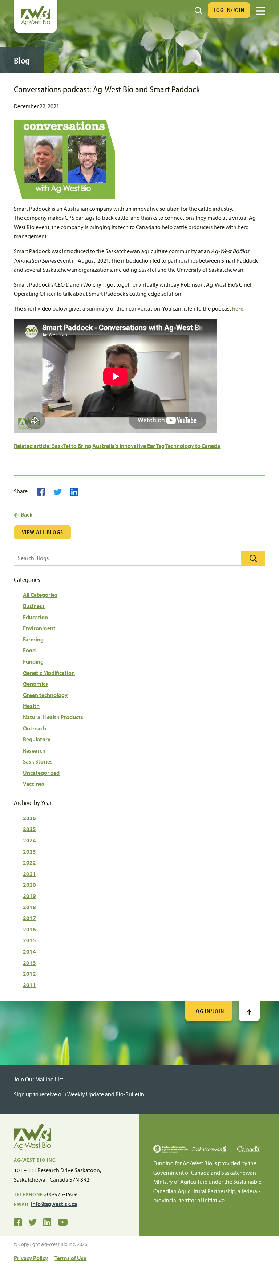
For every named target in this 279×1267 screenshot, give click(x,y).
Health (31, 705)
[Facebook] (41, 491)
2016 (29, 929)
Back (26, 514)
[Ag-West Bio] (35, 23)
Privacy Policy (31, 1258)
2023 (29, 851)
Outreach (34, 728)
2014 (29, 951)
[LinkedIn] (74, 491)
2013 (29, 962)
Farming (33, 639)
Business (34, 606)
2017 (29, 918)
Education (35, 617)
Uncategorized (41, 772)
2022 (29, 862)
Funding (33, 661)
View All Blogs (42, 532)
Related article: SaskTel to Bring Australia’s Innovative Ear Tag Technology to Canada (117, 445)
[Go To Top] (249, 1011)
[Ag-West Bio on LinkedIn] (47, 1221)
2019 (29, 895)
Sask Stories (38, 761)
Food (29, 650)
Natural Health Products (53, 717)
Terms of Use (70, 1258)
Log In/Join (229, 10)
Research (34, 750)
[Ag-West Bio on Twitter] (32, 1221)
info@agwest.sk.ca (54, 1203)
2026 (29, 818)
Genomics (35, 683)
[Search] (198, 10)
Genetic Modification (49, 672)
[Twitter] (57, 491)
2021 (29, 873)
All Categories (40, 594)
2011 (29, 984)
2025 (29, 829)
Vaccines (33, 783)
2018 (29, 907)
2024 (29, 840)
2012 (29, 973)
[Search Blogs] (253, 558)
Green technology (45, 695)
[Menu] (260, 11)
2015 (29, 940)
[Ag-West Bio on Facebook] (18, 1221)
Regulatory (36, 739)
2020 (29, 884)
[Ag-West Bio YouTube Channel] (63, 1221)
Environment (39, 628)
